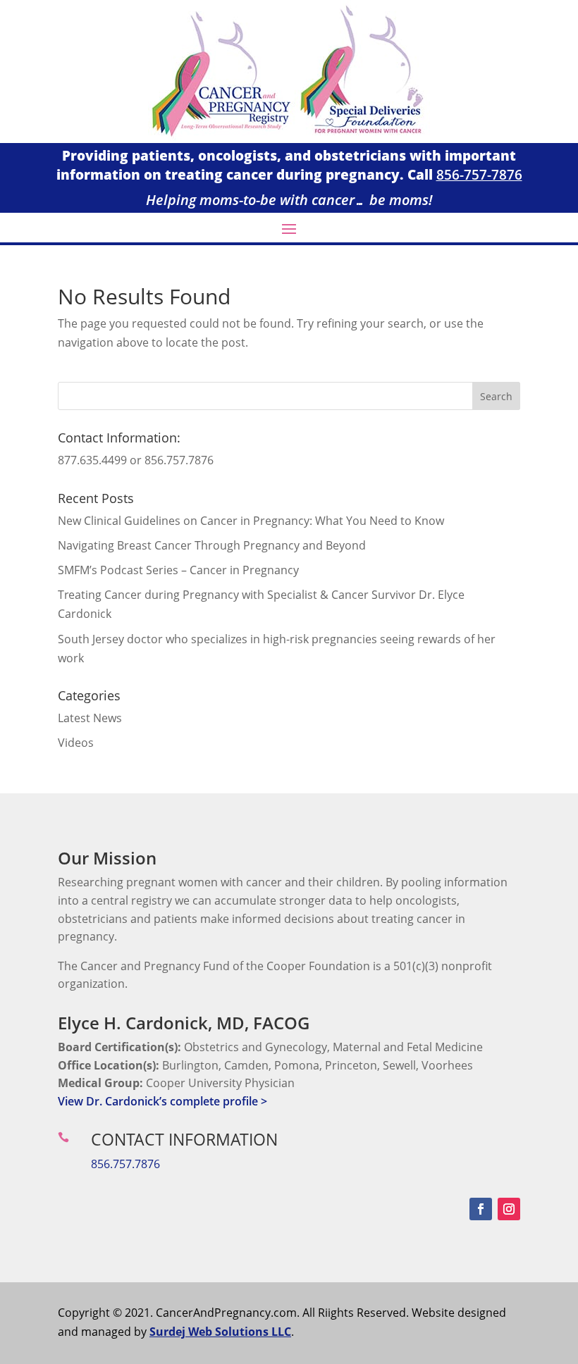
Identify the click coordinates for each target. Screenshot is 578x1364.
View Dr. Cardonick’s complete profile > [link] (162, 1101)
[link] (289, 139)
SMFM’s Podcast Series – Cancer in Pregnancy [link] (178, 570)
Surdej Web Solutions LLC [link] (220, 1331)
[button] (289, 228)
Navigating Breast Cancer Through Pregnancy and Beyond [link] (212, 545)
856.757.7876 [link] (125, 1164)
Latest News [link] (90, 718)
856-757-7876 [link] (479, 174)
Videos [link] (76, 742)
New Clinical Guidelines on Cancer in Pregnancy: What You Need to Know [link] (251, 520)
